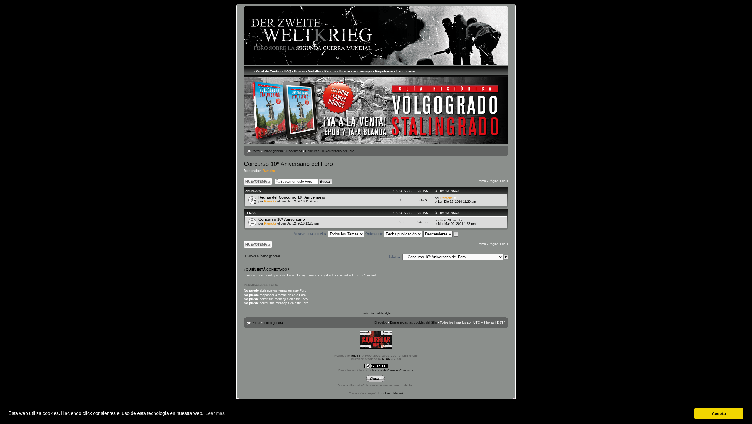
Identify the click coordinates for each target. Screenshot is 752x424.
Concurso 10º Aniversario (281, 219)
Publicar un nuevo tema (256, 181)
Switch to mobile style (376, 313)
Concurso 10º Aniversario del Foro (329, 151)
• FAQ (286, 71)
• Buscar (298, 71)
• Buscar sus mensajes (354, 71)
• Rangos (329, 71)
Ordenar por (374, 233)
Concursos (294, 151)
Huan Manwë (394, 393)
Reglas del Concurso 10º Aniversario (291, 197)
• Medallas (313, 71)
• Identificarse (404, 71)
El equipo (380, 322)
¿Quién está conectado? (266, 269)
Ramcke (269, 170)
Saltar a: (394, 256)
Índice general (273, 151)
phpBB (356, 355)
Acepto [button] (719, 413)
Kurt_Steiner (449, 220)
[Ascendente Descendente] (441, 233)
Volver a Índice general (263, 256)
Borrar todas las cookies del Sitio (413, 322)
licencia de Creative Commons (392, 370)
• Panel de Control (267, 71)
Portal (256, 151)
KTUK (386, 358)
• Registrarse (383, 71)
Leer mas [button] (215, 413)
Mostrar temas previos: (311, 233)
